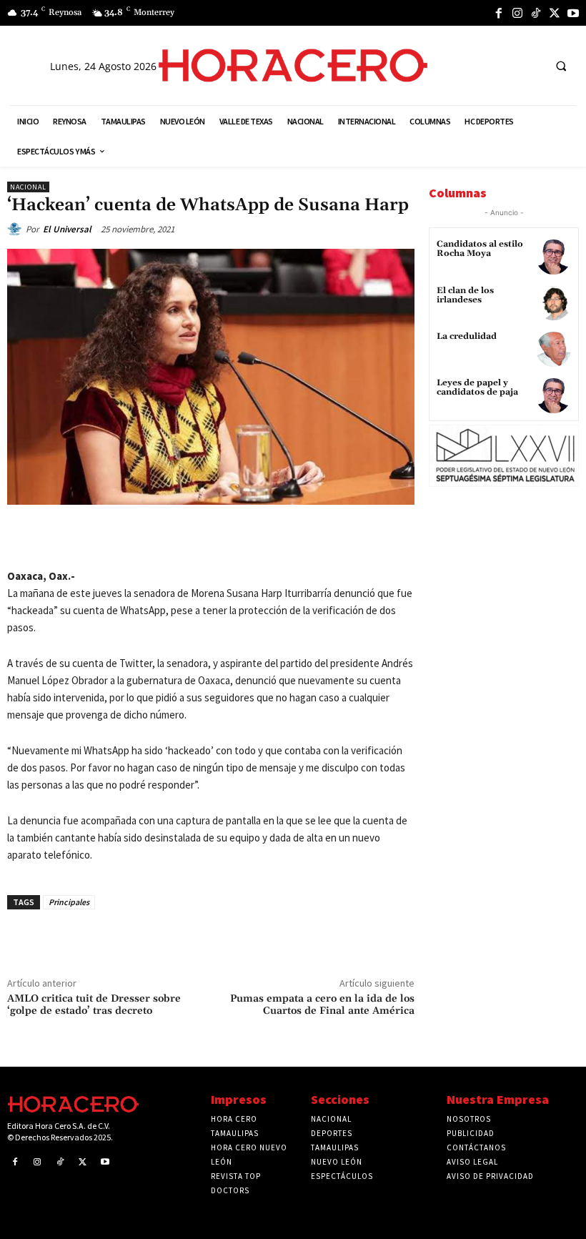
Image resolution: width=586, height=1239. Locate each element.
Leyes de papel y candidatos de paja (477, 387)
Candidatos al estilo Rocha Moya (480, 249)
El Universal (67, 229)
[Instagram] (517, 13)
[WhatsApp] (189, 537)
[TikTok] (536, 13)
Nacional (28, 187)
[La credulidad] (553, 349)
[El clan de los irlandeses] (553, 303)
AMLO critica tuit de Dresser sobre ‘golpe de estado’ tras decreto (94, 1004)
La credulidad (467, 336)
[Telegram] (222, 537)
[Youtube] (573, 13)
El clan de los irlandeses (465, 295)
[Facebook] (499, 13)
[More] (289, 537)
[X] (554, 13)
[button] (561, 66)
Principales (69, 902)
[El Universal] (16, 229)
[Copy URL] (255, 537)
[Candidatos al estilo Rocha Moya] (553, 257)
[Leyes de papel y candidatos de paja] (553, 395)
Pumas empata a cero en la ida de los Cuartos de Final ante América (322, 1004)
